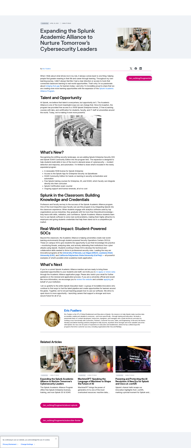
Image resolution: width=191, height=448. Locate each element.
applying (107, 279)
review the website (84, 279)
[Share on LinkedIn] (140, 69)
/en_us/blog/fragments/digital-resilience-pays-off (140, 78)
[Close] (56, 439)
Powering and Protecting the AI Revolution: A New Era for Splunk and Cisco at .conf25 (132, 381)
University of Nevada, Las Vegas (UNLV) (80, 253)
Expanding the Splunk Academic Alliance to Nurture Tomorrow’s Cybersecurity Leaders (56, 381)
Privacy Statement (9, 444)
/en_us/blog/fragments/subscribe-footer (62, 420)
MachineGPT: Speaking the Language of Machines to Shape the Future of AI (94, 381)
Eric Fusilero (46, 69)
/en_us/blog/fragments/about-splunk (60, 405)
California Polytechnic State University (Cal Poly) (80, 255)
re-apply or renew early (105, 272)
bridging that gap (53, 86)
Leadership (44, 23)
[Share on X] (131, 69)
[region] (29, 442)
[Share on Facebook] (136, 69)
